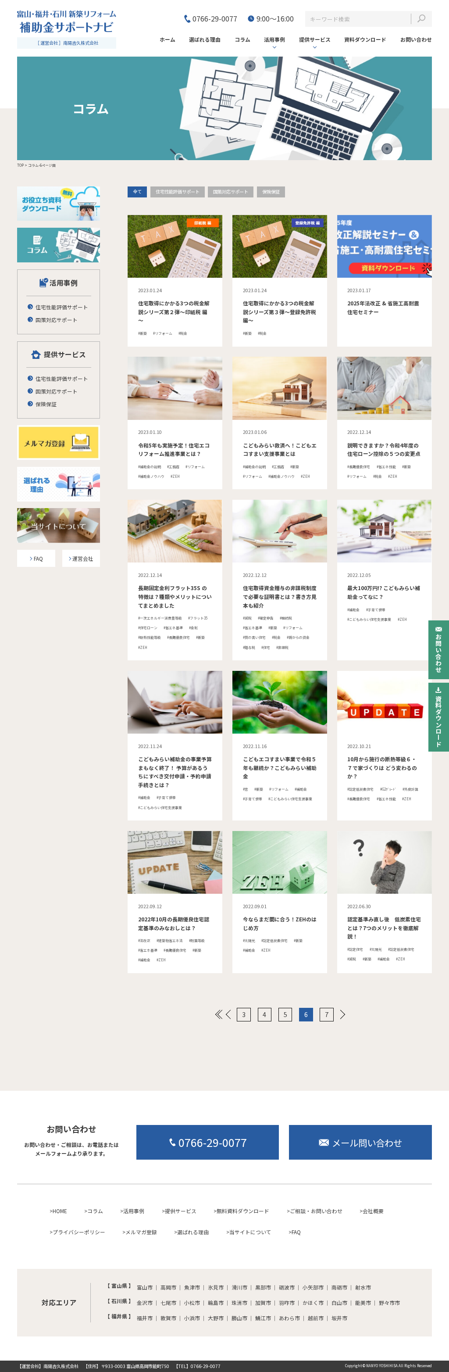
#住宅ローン (147, 627)
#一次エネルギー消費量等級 (160, 618)
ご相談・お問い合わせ (316, 1210)
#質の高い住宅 (254, 637)
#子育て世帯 (375, 609)
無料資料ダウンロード (243, 1210)
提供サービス (315, 39)
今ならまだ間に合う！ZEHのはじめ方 (280, 923)
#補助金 (353, 609)
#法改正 (144, 940)
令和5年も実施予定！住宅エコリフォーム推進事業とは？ (174, 449)
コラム (95, 1210)
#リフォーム (162, 333)
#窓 (245, 789)
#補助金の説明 (149, 466)
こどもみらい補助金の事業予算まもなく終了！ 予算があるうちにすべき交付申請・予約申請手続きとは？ (175, 771)
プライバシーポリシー (79, 1232)
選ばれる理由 (193, 1232)
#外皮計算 (410, 789)
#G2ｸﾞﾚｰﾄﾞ (388, 789)
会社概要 (373, 1210)
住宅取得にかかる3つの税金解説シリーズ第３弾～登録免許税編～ (279, 311)
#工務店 (173, 466)
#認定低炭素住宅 (360, 789)
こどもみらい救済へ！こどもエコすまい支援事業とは (280, 449)
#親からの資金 (298, 637)
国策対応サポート (230, 191)
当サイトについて (250, 1232)
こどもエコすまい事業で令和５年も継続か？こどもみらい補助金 (280, 767)
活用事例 (274, 39)
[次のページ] (342, 1015)
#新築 (142, 333)
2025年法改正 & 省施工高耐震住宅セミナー (383, 307)
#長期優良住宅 (358, 466)
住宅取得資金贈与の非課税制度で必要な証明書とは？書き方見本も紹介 (280, 596)
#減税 (247, 618)
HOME (60, 1210)
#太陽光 (249, 940)
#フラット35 (197, 618)
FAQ (296, 1232)
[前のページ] (228, 1015)
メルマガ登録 (141, 1232)
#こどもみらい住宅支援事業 (369, 619)
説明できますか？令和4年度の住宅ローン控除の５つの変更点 (383, 449)
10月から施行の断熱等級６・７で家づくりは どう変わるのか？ (382, 767)
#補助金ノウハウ (151, 476)
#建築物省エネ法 (170, 940)
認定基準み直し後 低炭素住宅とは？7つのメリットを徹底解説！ (384, 927)
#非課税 (282, 647)
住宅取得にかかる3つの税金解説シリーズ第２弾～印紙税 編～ (174, 311)
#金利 (193, 627)
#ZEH (175, 476)
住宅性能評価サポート (178, 191)
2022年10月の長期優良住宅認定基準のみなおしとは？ (173, 923)
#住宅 (265, 647)
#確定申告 (266, 618)
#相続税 (286, 618)
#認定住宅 (355, 949)
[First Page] (219, 1015)
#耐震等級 (197, 940)
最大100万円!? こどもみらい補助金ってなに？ (383, 592)
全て (137, 191)
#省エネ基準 (173, 627)
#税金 (182, 333)
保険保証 (271, 191)
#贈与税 (249, 647)
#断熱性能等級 (149, 637)
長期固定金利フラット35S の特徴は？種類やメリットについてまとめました (175, 596)
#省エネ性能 (386, 466)
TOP (20, 165)
